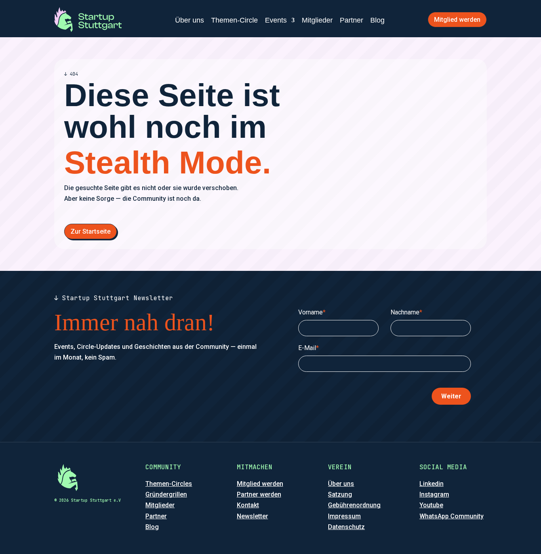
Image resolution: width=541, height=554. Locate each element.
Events (276, 20)
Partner (351, 20)
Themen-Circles (168, 483)
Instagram (434, 494)
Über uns (189, 20)
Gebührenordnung (354, 505)
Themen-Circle (234, 20)
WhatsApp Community (451, 516)
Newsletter (252, 516)
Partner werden (259, 494)
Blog (377, 20)
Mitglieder (317, 20)
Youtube (431, 505)
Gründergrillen (166, 494)
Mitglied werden (457, 19)
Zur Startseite (90, 231)
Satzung (340, 494)
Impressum (344, 516)
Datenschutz (346, 527)
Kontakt (248, 505)
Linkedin (431, 483)
